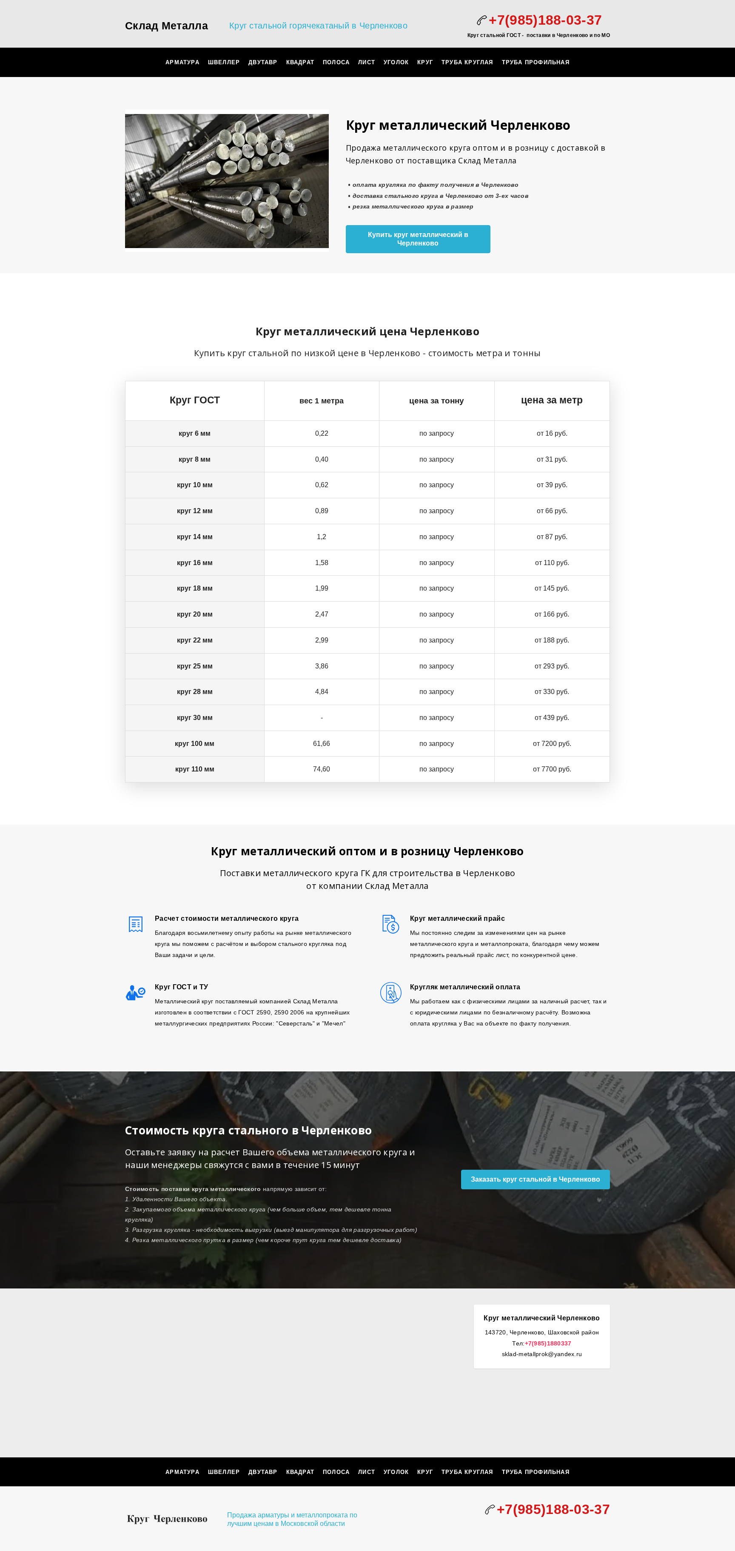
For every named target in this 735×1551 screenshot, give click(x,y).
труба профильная (536, 62)
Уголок (396, 62)
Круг (425, 62)
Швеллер (224, 62)
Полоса (336, 62)
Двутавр (262, 62)
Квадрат (300, 62)
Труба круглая (467, 62)
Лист (366, 62)
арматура (182, 62)
